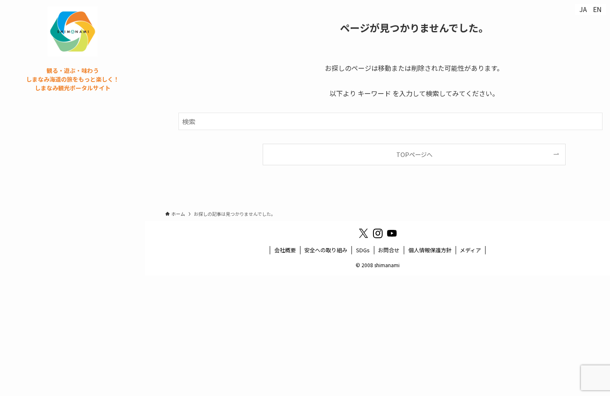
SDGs (363, 250)
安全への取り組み (325, 250)
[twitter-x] (363, 233)
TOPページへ (414, 154)
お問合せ (389, 250)
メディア (470, 250)
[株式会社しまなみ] (72, 31)
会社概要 (285, 250)
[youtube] (392, 233)
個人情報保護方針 (429, 250)
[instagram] (377, 233)
